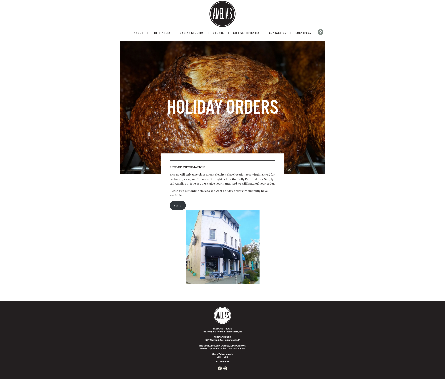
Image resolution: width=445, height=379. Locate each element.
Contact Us (277, 33)
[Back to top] (435, 369)
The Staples (161, 33)
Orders (218, 33)
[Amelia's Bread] (222, 14)
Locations (303, 33)
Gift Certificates (246, 33)
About (138, 33)
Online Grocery (192, 33)
